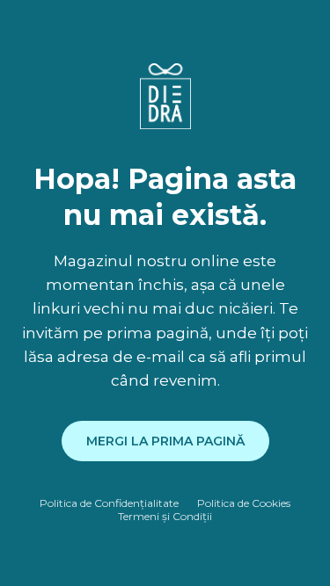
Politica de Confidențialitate (109, 503)
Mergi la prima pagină (165, 441)
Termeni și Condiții (165, 516)
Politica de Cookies (243, 503)
